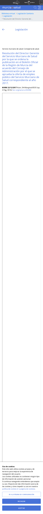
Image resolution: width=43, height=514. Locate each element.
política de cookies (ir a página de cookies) (18, 489)
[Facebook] (7, 39)
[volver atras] (3, 29)
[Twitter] (3, 39)
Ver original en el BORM (21, 90)
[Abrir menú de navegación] (39, 7)
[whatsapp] (11, 39)
